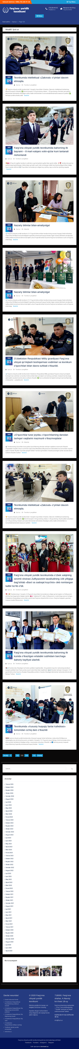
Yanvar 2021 (9, 927)
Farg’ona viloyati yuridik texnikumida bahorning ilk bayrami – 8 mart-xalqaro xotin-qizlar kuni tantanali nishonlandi (41, 151)
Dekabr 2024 (9, 787)
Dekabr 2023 (9, 823)
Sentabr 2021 (10, 903)
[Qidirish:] (36, 768)
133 (34, 755)
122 (17, 755)
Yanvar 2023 (9, 855)
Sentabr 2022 (10, 867)
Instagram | (43, 1042)
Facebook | (28, 1042)
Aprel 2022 (9, 882)
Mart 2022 (9, 885)
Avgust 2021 (9, 906)
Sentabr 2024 (10, 796)
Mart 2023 (9, 849)
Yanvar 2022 (9, 891)
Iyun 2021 (9, 912)
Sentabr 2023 (10, 832)
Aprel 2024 (9, 811)
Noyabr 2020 (9, 933)
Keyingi (39, 755)
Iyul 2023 (8, 838)
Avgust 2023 (9, 835)
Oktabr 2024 (9, 793)
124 (26, 755)
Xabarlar (26, 229)
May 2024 (9, 808)
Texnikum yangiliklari (30, 85)
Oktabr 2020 (9, 936)
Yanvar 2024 (9, 820)
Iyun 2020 (9, 948)
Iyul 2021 (8, 909)
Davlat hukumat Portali (11, 999)
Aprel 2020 (9, 951)
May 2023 (9, 843)
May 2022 (9, 879)
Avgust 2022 (9, 870)
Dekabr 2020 (9, 930)
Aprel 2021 (9, 918)
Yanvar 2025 (9, 784)
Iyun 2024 (9, 805)
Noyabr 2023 (9, 826)
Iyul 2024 (8, 802)
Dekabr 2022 (9, 858)
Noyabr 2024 (9, 790)
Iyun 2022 (9, 876)
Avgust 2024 (9, 799)
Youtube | (36, 1042)
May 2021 (9, 915)
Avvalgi (6, 755)
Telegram (51, 1042)
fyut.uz (18, 85)
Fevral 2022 (9, 888)
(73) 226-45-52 (53, 8)
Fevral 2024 (9, 817)
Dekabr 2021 (9, 894)
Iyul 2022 (8, 873)
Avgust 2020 (9, 942)
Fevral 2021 (9, 924)
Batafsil (26, 95)
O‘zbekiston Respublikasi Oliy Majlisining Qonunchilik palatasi (14, 1010)
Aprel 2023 (9, 846)
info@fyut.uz (52, 9)
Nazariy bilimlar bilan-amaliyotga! (32, 225)
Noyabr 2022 (9, 861)
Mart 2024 (9, 814)
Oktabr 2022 (9, 864)
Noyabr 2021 (9, 897)
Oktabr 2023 (9, 829)
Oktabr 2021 (9, 900)
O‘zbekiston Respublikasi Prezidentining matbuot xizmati (12, 1003)
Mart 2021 (9, 921)
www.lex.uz (8, 1031)
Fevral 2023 (9, 852)
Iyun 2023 (9, 841)
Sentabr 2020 (10, 939)
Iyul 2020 (8, 945)
